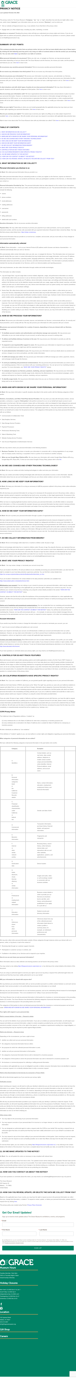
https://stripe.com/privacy (28, 232)
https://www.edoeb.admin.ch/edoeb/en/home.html (14, 581)
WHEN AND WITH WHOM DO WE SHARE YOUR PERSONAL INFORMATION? (27, 1007)
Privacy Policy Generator (34, 1205)
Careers (4, 1336)
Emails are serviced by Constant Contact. (14, 1243)
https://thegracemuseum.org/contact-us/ (29, 966)
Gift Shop (5, 1330)
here (15, 1201)
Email (4, 1220)
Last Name (43, 1229)
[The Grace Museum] (37, 2)
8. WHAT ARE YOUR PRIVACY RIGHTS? (12, 147)
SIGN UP (38, 1248)
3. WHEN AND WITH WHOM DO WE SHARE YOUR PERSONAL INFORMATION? (24, 136)
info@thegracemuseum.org (8, 1324)
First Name (6, 1229)
